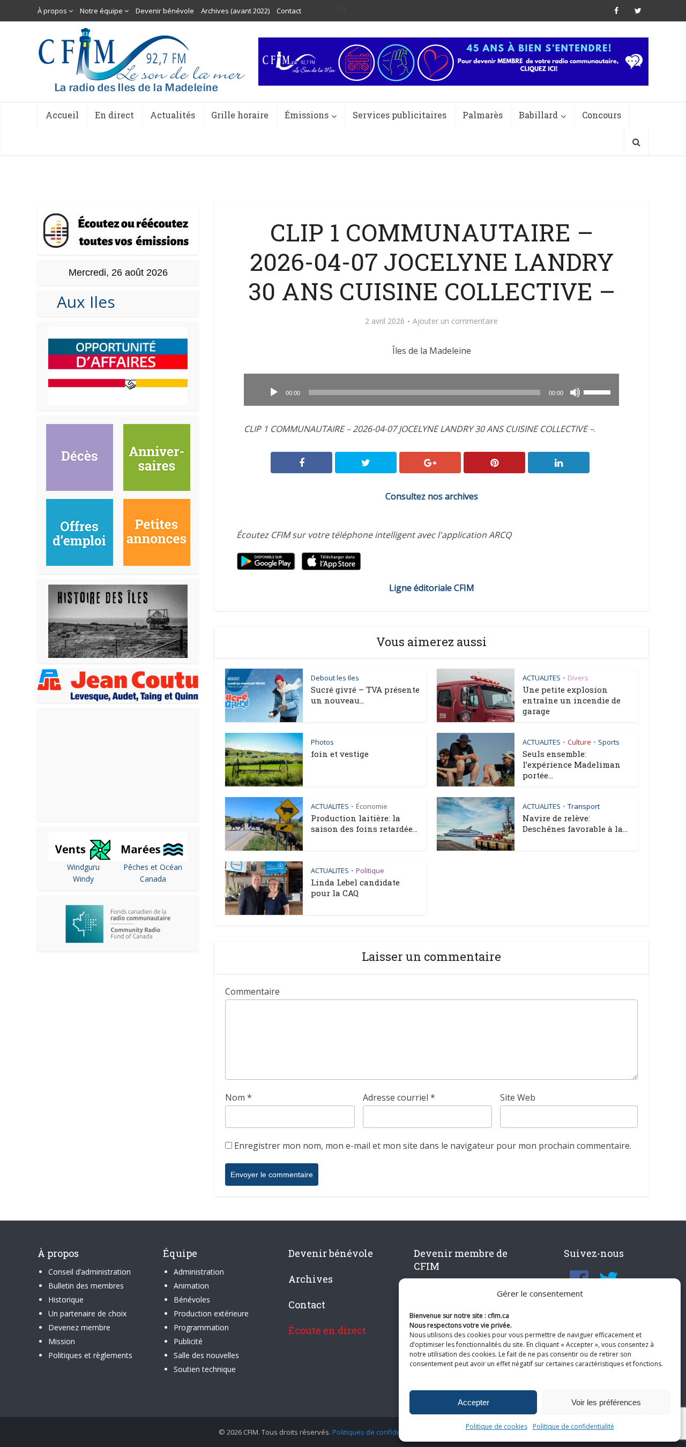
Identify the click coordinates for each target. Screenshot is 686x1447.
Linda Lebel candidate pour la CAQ (355, 887)
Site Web (517, 1097)
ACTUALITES (542, 678)
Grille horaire (240, 114)
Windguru (83, 867)
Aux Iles (81, 302)
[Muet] (575, 392)
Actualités (172, 114)
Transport (584, 806)
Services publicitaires (399, 114)
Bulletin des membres (86, 1286)
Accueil (62, 114)
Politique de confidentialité (573, 1426)
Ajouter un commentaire (455, 321)
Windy (83, 879)
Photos (322, 742)
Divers (578, 678)
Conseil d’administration (89, 1272)
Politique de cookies (496, 1426)
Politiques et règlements (90, 1355)
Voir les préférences (606, 1402)
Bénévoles (192, 1299)
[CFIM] (143, 60)
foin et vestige (340, 753)
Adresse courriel (399, 1097)
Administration (199, 1272)
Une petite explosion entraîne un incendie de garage (572, 700)
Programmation (201, 1327)
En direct (114, 114)
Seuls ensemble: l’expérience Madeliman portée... (572, 764)
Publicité (188, 1341)
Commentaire (252, 991)
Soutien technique (205, 1369)
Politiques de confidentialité (377, 1432)
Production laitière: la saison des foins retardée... (364, 823)
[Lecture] (274, 392)
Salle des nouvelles (206, 1355)
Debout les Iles (335, 678)
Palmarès (483, 114)
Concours (601, 114)
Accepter (473, 1402)
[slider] (599, 391)
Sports (609, 742)
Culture (579, 742)
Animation (191, 1286)
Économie (371, 806)
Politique (370, 870)
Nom (238, 1097)
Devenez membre (79, 1327)
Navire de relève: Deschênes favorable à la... (575, 823)
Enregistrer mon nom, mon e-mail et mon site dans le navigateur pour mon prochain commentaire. (432, 1145)
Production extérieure (211, 1313)
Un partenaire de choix (87, 1313)
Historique (66, 1299)
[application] (431, 390)
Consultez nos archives (431, 496)
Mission (61, 1341)
